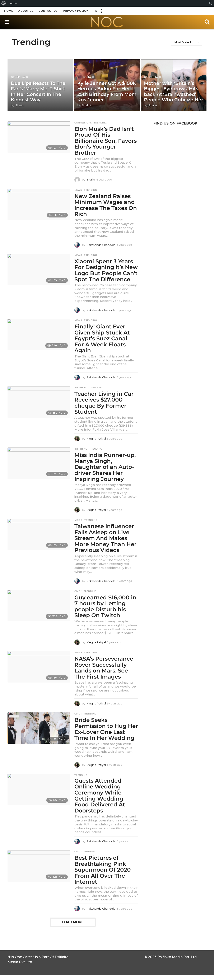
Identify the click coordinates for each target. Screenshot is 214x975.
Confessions (83, 122)
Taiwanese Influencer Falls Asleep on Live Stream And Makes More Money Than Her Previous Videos (105, 538)
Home (8, 10)
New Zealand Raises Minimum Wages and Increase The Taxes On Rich (105, 205)
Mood (78, 520)
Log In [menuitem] (13, 3)
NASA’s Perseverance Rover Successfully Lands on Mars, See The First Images (103, 667)
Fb (95, 10)
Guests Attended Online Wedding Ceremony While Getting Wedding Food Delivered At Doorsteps (99, 795)
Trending (100, 122)
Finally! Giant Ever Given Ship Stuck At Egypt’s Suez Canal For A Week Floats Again (102, 338)
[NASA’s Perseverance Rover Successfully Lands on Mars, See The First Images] (39, 667)
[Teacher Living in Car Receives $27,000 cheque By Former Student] (39, 402)
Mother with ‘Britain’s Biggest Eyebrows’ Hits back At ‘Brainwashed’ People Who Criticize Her (173, 91)
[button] (101, 11)
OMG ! (78, 591)
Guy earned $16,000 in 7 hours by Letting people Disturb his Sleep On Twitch (105, 606)
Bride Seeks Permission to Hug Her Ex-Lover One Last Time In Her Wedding (106, 729)
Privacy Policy (75, 10)
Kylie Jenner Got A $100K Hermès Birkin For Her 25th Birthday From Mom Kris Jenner (106, 91)
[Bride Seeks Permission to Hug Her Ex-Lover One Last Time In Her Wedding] (39, 728)
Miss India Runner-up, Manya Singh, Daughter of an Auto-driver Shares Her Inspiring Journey (105, 467)
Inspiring (80, 387)
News (78, 190)
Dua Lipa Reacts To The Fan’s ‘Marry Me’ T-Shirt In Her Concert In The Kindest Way (38, 91)
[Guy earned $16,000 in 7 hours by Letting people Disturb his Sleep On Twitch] (39, 605)
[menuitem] (3, 3)
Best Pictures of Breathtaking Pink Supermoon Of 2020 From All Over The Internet (102, 869)
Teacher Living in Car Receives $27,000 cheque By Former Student (104, 402)
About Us (25, 10)
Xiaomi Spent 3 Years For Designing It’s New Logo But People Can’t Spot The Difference (106, 270)
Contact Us (48, 10)
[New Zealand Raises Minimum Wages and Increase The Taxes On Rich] (39, 204)
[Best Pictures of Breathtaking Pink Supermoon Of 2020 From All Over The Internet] (39, 866)
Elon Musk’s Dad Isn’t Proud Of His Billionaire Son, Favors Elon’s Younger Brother (105, 141)
